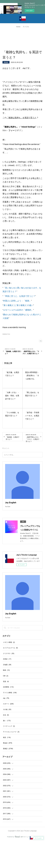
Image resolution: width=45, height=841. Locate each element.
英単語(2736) (6, 334)
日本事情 (8, 687)
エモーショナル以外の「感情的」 (18, 309)
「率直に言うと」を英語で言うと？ (19, 296)
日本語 (7, 659)
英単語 (6, 62)
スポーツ (8, 704)
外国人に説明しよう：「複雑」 (17, 300)
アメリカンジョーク (11, 732)
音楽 (6, 681)
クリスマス (8, 653)
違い (7, 720)
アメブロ (26, 27)
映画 (6, 670)
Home (18, 27)
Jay (6, 698)
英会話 (7, 743)
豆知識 (7, 664)
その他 (7, 709)
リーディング (9, 726)
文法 (6, 715)
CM (5, 676)
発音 (7, 737)
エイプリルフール (10, 648)
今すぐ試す (29, 10)
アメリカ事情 (10, 692)
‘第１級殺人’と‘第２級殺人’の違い (18, 305)
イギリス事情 (9, 642)
